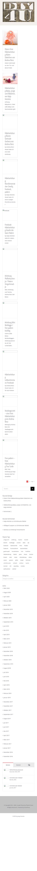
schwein (15, 563)
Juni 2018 (6, 676)
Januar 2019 (7, 647)
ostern (5, 560)
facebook (6, 545)
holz (22, 551)
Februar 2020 (7, 601)
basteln (26, 540)
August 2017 (7, 718)
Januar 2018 (7, 697)
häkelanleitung (7, 554)
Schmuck (28, 560)
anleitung (13, 540)
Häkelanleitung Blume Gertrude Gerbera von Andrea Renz (10, 139)
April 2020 (6, 596)
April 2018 (6, 685)
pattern (11, 560)
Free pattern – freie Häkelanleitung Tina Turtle (10, 462)
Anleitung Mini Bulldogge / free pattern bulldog (10, 326)
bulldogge (11, 542)
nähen (30, 557)
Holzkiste (27, 551)
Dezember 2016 (8, 752)
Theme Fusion (29, 805)
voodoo (23, 566)
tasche (27, 563)
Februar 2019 (7, 643)
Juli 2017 (6, 723)
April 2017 (6, 735)
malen (15, 557)
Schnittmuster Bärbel (20, 521)
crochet (19, 542)
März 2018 (7, 689)
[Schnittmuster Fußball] (6, 778)
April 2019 (6, 634)
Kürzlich (18, 765)
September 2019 (8, 622)
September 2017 (8, 714)
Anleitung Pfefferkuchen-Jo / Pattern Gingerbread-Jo (10, 281)
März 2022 (7, 588)
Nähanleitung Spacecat (16, 770)
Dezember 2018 (8, 651)
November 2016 (8, 756)
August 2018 (7, 668)
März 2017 (7, 739)
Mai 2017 (6, 731)
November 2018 (8, 655)
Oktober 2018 (7, 660)
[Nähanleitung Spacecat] (6, 770)
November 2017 (8, 706)
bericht (5, 542)
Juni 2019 (6, 626)
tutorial (5, 566)
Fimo (20, 545)
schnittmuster (7, 563)
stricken (21, 563)
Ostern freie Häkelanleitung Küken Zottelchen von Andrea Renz (10, 55)
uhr (10, 566)
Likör (10, 557)
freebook (6, 548)
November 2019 (8, 613)
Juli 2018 (6, 672)
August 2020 (7, 592)
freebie (26, 545)
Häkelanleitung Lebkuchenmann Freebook (10, 378)
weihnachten (7, 569)
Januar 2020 (7, 605)
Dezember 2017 (8, 702)
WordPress (27, 807)
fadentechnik (13, 545)
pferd (16, 560)
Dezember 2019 (8, 609)
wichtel (14, 569)
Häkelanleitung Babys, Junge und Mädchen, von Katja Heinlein (10, 93)
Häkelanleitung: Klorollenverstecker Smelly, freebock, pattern (10, 185)
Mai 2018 (6, 681)
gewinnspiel (7, 551)
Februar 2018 (7, 693)
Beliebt (8, 765)
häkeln (15, 554)
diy (28, 542)
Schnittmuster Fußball (16, 778)
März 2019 (7, 639)
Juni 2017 (6, 727)
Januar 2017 (7, 748)
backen (20, 540)
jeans (20, 554)
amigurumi (6, 540)
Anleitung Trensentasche (17, 529)
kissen (25, 554)
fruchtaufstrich (14, 548)
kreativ (5, 557)
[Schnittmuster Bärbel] (6, 786)
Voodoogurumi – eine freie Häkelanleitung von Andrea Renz (10, 416)
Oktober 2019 (7, 618)
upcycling (16, 566)
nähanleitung (23, 557)
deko (24, 542)
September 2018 (8, 664)
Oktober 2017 (7, 710)
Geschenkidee (23, 548)
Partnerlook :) (7, 511)
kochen (31, 554)
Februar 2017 (7, 744)
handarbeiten (15, 551)
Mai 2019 (6, 630)
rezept (21, 560)
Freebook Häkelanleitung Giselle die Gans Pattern (10, 228)
